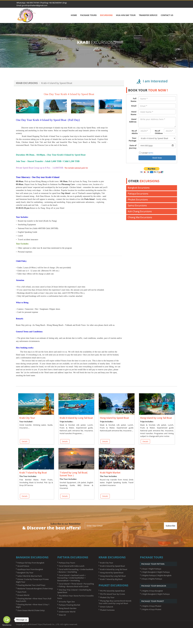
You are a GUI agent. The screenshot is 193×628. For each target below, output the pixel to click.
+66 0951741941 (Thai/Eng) (37, 2)
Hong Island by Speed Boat (111, 572)
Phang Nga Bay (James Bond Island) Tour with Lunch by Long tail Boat (115, 602)
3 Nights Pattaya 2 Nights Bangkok (156, 575)
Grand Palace (23, 566)
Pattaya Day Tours (67, 562)
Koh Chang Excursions (140, 211)
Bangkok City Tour (25, 572)
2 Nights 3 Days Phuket (151, 606)
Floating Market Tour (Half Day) (31, 585)
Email (133, 106)
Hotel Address (132, 120)
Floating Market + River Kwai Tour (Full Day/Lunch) (33, 599)
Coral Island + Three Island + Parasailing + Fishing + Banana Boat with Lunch (75, 585)
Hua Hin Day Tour (125, 15)
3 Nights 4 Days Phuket (151, 609)
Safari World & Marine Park (29, 576)
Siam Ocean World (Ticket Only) (31, 610)
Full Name (133, 99)
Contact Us (167, 15)
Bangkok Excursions (138, 187)
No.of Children (158, 132)
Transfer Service (148, 15)
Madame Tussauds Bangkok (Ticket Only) (35, 588)
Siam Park (21, 592)
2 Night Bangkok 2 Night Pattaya (155, 572)
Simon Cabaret (106, 606)
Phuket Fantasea (107, 610)
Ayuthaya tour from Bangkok (30, 569)
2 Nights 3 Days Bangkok (152, 590)
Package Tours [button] (88, 15)
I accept (147, 152)
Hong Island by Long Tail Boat (113, 576)
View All (62, 615)
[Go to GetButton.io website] (6, 625)
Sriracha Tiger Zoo (67, 601)
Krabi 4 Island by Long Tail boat (113, 569)
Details (24, 441)
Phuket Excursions (138, 199)
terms (150, 152)
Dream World (23, 595)
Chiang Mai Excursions (140, 217)
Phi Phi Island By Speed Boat (112, 590)
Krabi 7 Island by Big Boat (111, 579)
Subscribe (170, 525)
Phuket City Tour (107, 597)
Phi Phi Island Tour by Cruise (112, 594)
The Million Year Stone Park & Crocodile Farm (75, 597)
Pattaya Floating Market (69, 605)
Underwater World (67, 611)
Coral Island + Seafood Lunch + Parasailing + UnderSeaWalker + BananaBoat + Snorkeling (71, 578)
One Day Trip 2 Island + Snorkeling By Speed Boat (74, 591)
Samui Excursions (137, 205)
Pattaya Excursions (138, 193)
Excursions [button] (106, 15)
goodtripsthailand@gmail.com (34, 5)
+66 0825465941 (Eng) (57, 2)
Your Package (132, 139)
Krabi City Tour (106, 562)
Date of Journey (132, 146)
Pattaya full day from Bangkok (30, 562)
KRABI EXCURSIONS (27, 83)
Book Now (157, 157)
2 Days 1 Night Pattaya (151, 568)
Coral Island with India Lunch (71, 566)
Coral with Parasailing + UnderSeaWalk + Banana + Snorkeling (75, 570)
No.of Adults (134, 132)
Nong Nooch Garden (67, 608)
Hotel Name (133, 113)
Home (74, 15)
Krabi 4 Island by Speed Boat (112, 566)
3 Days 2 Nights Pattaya (151, 579)
